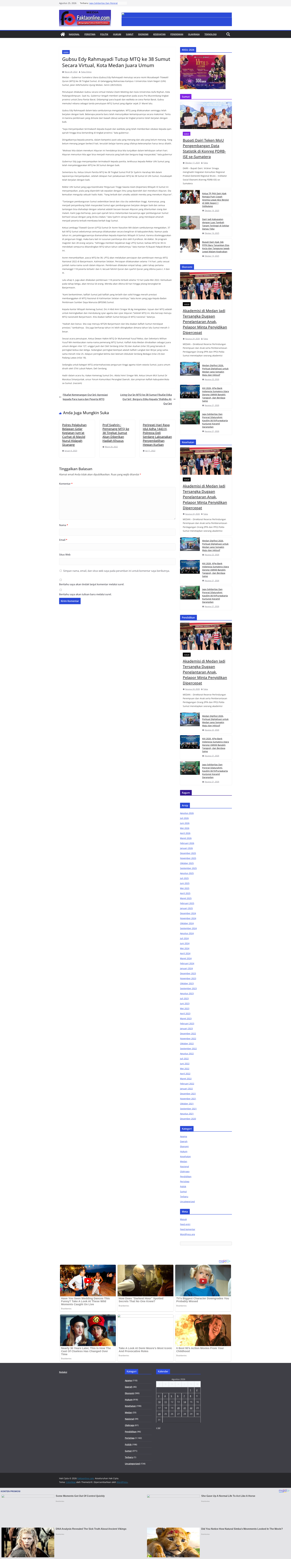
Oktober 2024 (187, 923)
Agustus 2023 (187, 993)
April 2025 (185, 893)
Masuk (183, 1219)
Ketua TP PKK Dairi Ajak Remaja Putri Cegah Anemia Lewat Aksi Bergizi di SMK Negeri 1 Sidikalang (215, 200)
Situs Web (64, 554)
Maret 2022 (186, 1078)
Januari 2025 (186, 908)
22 (191, 1407)
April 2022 (185, 1073)
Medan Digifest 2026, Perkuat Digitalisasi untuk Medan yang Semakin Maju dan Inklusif (215, 370)
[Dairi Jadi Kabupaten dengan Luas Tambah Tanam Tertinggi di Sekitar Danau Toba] (190, 226)
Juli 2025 (184, 878)
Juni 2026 (184, 823)
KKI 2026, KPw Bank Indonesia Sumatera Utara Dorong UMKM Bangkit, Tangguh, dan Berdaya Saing (215, 394)
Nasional (74, 34)
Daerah (183, 1141)
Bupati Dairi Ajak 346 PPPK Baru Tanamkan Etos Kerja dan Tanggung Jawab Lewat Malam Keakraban (215, 247)
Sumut (129, 34)
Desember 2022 (188, 1033)
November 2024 (188, 918)
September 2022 (188, 1048)
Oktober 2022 (187, 1043)
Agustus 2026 (187, 813)
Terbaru (184, 1196)
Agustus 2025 (187, 873)
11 (165, 1401)
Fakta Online (86, 72)
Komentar (66, 483)
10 (159, 1401)
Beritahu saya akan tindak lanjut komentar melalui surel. (91, 584)
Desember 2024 (188, 913)
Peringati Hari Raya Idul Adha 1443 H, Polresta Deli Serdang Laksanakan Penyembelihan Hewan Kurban (157, 435)
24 (159, 1413)
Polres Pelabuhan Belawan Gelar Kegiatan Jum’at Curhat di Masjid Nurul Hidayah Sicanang (74, 435)
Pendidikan (176, 34)
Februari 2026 (187, 843)
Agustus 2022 (187, 1053)
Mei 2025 (184, 888)
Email (63, 540)
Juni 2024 (184, 943)
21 (185, 1407)
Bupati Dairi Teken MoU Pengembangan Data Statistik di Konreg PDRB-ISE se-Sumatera (204, 148)
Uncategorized (187, 1201)
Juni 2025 (184, 883)
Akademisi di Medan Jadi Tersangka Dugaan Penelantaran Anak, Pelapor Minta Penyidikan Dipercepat (205, 321)
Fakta (205, 162)
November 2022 (188, 1038)
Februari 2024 (187, 963)
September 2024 (188, 928)
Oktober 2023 (187, 983)
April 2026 (185, 833)
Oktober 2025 (187, 863)
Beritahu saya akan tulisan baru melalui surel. (85, 594)
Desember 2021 (188, 1093)
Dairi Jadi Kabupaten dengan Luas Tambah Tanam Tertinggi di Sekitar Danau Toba (215, 224)
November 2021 (188, 1098)
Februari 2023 (187, 1023)
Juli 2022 (184, 1058)
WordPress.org (187, 1234)
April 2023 (185, 1013)
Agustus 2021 (187, 1113)
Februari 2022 (187, 1083)
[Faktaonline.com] (62, 34)
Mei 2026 (184, 828)
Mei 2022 (184, 1068)
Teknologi (210, 34)
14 (185, 1401)
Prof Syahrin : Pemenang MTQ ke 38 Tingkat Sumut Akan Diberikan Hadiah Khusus (115, 433)
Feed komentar (187, 1229)
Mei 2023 (184, 1008)
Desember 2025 (188, 853)
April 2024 (185, 953)
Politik (104, 34)
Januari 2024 (186, 968)
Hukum (117, 34)
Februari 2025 (187, 903)
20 (178, 1407)
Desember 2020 (188, 1118)
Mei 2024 (184, 948)
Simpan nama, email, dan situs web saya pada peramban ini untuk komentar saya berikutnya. (116, 570)
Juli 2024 (184, 938)
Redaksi (63, 1372)
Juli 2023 (184, 998)
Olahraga (194, 34)
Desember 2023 (188, 973)
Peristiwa (89, 34)
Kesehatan (159, 34)
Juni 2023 (184, 1003)
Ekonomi (143, 34)
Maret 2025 (186, 898)
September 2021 (188, 1108)
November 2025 (188, 858)
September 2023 (188, 988)
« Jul (158, 1427)
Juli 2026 (184, 818)
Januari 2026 (186, 848)
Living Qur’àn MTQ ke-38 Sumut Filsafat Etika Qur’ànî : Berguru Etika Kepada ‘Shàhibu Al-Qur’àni (146, 399)
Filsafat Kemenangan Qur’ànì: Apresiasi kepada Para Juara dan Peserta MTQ (85, 397)
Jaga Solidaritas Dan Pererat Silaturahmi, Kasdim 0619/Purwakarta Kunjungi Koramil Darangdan (215, 420)
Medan (183, 1161)
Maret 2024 (186, 958)
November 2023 (188, 978)
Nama (63, 525)
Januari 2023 (186, 1028)
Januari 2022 (186, 1088)
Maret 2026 (186, 838)
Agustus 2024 (187, 933)
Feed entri (185, 1224)
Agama (66, 52)
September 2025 (188, 868)
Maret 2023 (186, 1018)
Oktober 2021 (187, 1103)
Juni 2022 (184, 1063)
